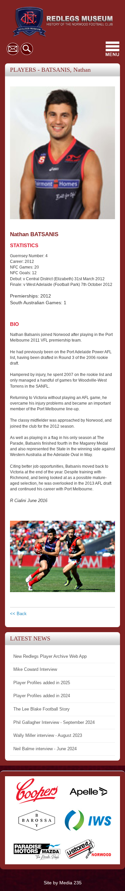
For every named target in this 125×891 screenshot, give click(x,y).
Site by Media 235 (63, 882)
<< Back (18, 613)
